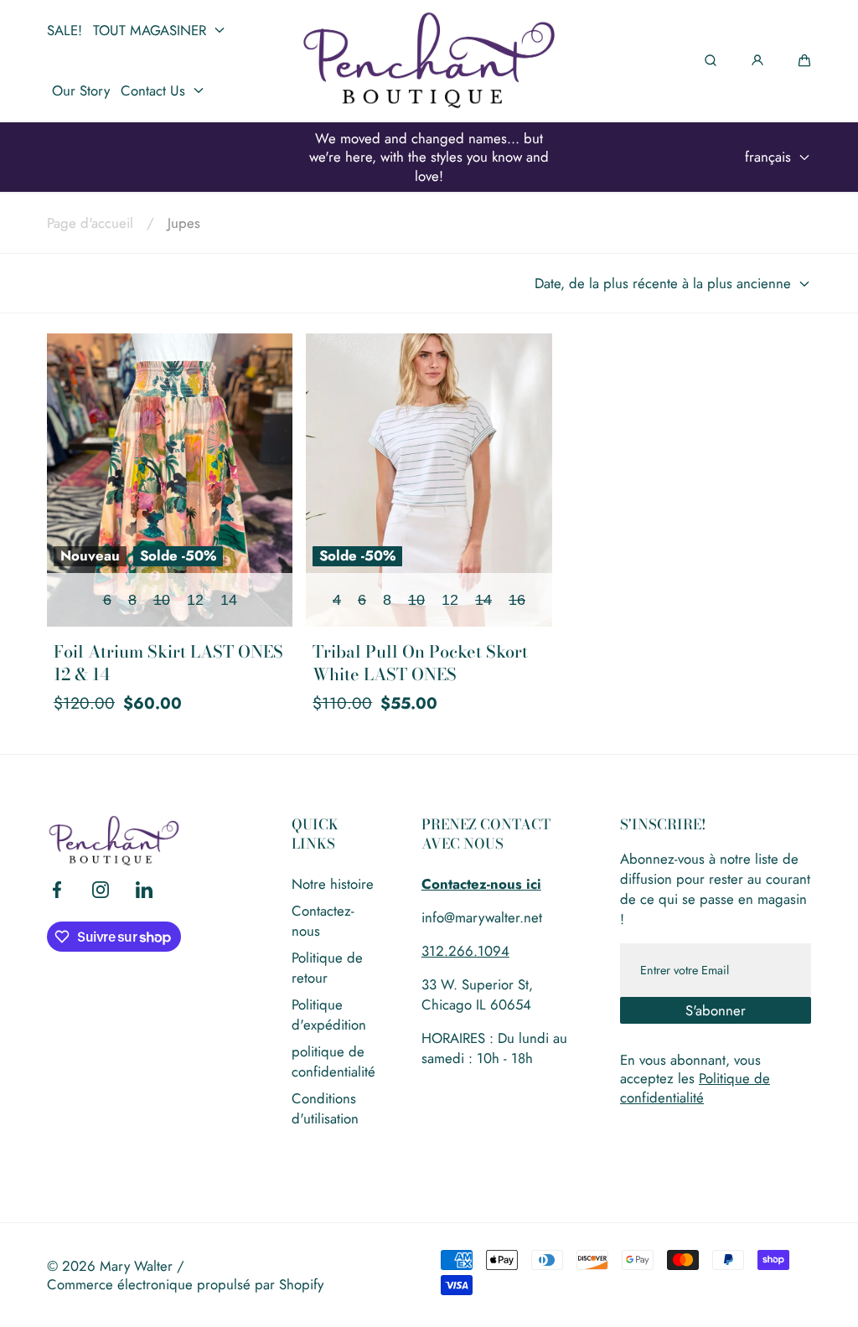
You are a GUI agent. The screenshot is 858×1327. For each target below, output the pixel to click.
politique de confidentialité (333, 1061)
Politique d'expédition (329, 1014)
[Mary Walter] (429, 60)
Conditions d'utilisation (325, 1108)
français (768, 156)
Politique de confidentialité (695, 1087)
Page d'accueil (90, 223)
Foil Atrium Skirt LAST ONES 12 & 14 (168, 663)
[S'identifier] (757, 60)
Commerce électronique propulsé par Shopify (185, 1284)
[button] (804, 60)
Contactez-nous (323, 921)
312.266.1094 (465, 951)
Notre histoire (333, 884)
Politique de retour (327, 967)
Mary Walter (136, 1266)
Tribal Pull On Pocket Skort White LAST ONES (420, 663)
